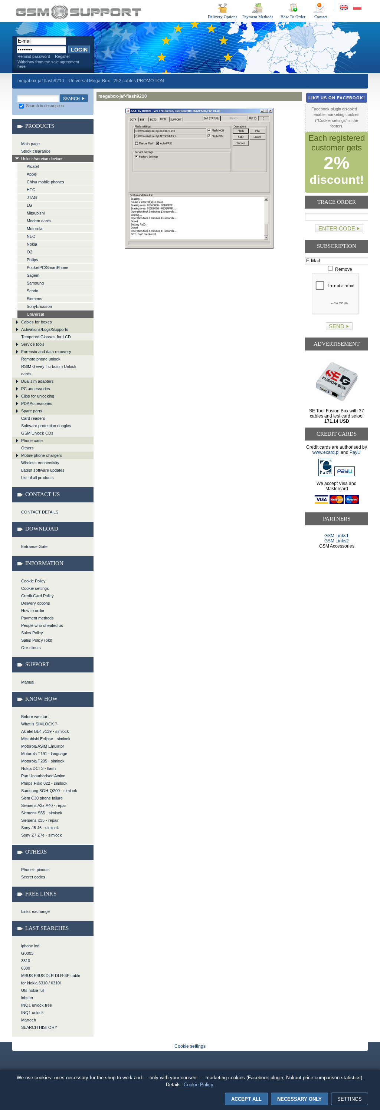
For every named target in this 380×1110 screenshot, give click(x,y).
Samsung (35, 283)
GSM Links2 (336, 541)
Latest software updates (43, 470)
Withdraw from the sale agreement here (48, 64)
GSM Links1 (336, 535)
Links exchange (35, 911)
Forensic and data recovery (46, 351)
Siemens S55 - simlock (41, 813)
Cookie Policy (33, 581)
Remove (343, 269)
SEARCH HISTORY (39, 1027)
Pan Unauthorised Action (43, 776)
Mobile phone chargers (41, 455)
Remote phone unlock (40, 359)
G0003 (27, 953)
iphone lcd (30, 946)
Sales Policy (32, 633)
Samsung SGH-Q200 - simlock (49, 790)
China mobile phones (45, 182)
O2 (29, 252)
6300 (25, 968)
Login (79, 50)
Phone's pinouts (35, 869)
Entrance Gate (34, 546)
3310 (25, 960)
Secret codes (33, 877)
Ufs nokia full (32, 990)
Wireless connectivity (40, 463)
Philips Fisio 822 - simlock (44, 783)
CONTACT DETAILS (39, 512)
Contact (320, 16)
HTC (31, 189)
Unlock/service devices (42, 158)
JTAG (32, 197)
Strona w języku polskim (357, 7)
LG (29, 205)
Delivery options (35, 603)
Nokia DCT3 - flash (38, 768)
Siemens (34, 298)
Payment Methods (257, 16)
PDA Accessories (36, 403)
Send (336, 326)
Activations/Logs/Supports (44, 329)
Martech (28, 1020)
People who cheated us (42, 625)
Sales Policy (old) (36, 640)
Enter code (336, 228)
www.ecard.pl (326, 452)
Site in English (344, 7)
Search (71, 98)
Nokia (32, 244)
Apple (32, 174)
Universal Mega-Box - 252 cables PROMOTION (116, 80)
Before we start (35, 716)
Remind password (33, 56)
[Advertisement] (337, 577)
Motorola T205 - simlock (43, 761)
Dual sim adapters (37, 381)
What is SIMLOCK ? (39, 724)
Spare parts (31, 411)
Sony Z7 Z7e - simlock (41, 835)
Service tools (33, 344)
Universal (35, 314)
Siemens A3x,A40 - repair (44, 805)
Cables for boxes (36, 322)
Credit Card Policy (37, 596)
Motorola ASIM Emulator (42, 746)
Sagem (33, 275)
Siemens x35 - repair (40, 820)
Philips (32, 259)
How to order (33, 610)
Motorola (34, 228)
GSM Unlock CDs (37, 433)
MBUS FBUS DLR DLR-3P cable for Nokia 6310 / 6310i (50, 979)
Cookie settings (35, 588)
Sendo (32, 291)
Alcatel (33, 166)
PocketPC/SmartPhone (47, 267)
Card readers (33, 418)
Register (62, 56)
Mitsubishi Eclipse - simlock (46, 739)
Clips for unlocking (37, 396)
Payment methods (37, 618)
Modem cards (39, 221)
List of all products (37, 477)
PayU (355, 452)
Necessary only (299, 1099)
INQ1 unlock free (36, 1005)
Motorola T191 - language (44, 753)
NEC (31, 236)
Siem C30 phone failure (42, 798)
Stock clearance (35, 151)
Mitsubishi (36, 213)
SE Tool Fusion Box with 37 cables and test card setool (336, 416)
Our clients (31, 647)
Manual (27, 682)
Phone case (32, 440)
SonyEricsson (39, 306)
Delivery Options (222, 16)
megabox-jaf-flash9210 (78, 12)
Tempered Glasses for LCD (46, 337)
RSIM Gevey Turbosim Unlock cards (48, 370)
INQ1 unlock (32, 1012)
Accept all (246, 1099)
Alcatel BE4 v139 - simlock (45, 731)
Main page (30, 144)
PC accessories (35, 388)
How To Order (293, 16)
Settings (349, 1099)
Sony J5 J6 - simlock (40, 827)
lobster (27, 998)
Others (27, 448)
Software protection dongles (46, 425)
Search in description (44, 105)
